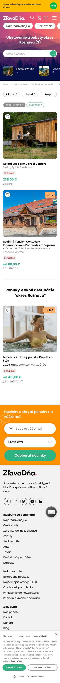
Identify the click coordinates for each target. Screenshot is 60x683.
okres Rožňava (13, 104)
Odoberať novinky (30, 455)
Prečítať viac (17, 661)
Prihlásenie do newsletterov (21, 593)
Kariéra (8, 623)
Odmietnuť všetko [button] (42, 667)
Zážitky (7, 536)
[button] (32, 17)
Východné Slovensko (43, 84)
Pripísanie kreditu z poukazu (21, 598)
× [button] (56, 634)
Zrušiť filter (34, 104)
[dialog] (30, 657)
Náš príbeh (10, 612)
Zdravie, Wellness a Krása (20, 531)
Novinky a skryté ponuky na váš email (28, 414)
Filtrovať (11, 94)
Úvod (6, 84)
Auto (6, 547)
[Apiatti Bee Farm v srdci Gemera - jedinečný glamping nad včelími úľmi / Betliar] (30, 148)
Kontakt (8, 617)
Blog (6, 628)
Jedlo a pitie (11, 541)
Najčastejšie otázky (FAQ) (20, 582)
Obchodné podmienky (18, 587)
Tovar (7, 552)
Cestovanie (45, 26)
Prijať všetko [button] (14, 667)
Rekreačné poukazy (16, 577)
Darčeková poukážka (17, 557)
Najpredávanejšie (18, 26)
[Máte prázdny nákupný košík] (39, 17)
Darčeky (8, 563)
